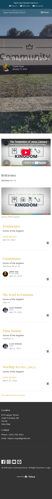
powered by (24, 479)
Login (48, 467)
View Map (5, 424)
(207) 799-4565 (16, 434)
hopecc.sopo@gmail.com (19, 438)
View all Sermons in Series (13, 395)
